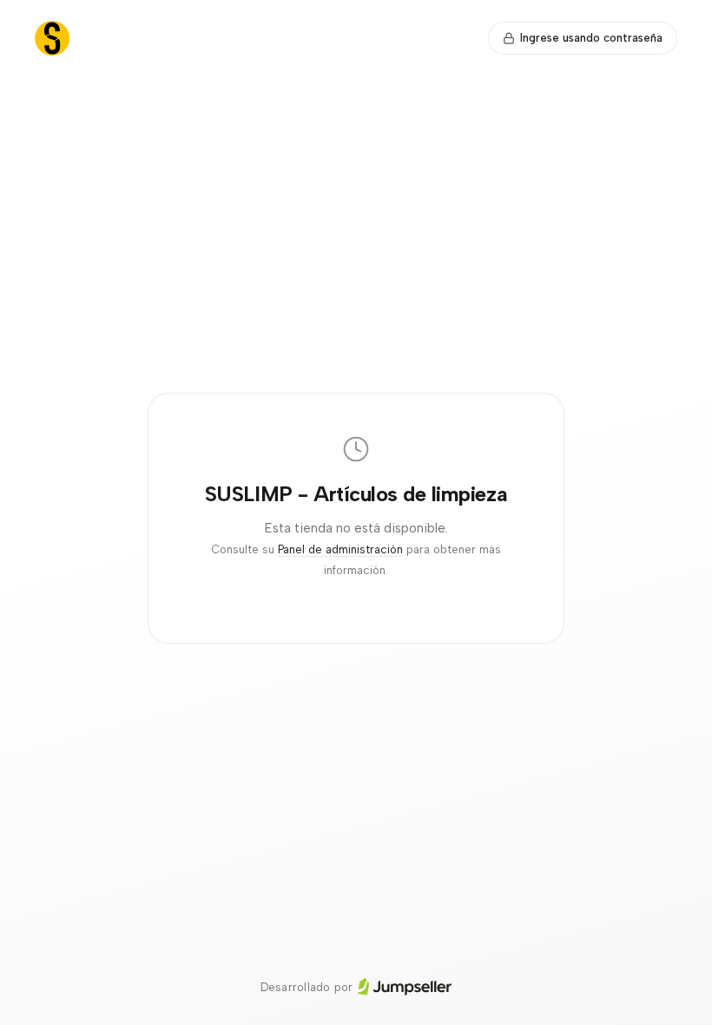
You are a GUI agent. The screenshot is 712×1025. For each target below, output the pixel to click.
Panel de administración (340, 549)
